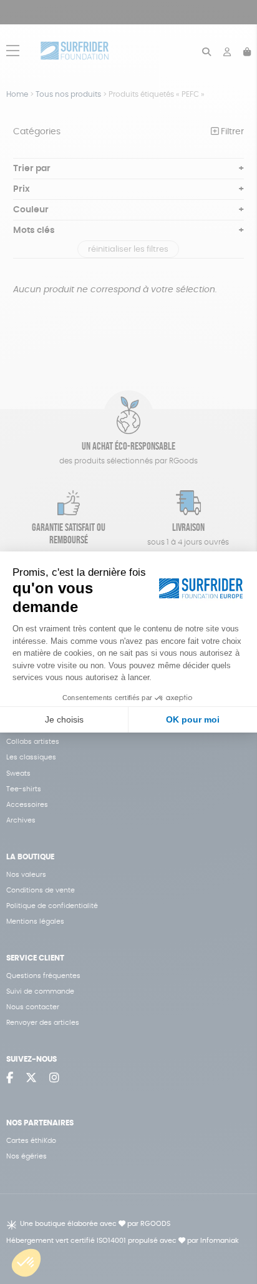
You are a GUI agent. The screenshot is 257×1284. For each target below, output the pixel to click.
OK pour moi (193, 719)
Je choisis (64, 719)
